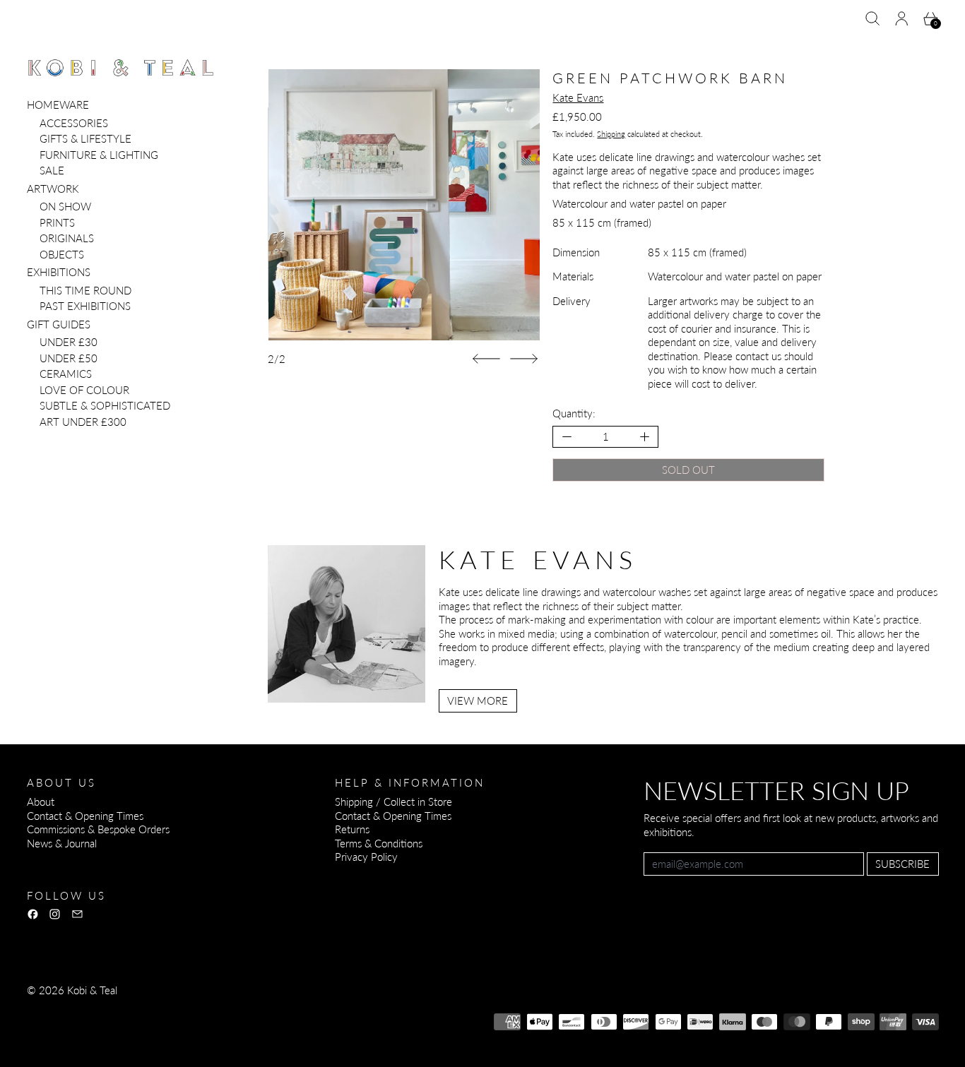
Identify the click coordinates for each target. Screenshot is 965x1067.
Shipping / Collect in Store (393, 801)
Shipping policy (289, 1009)
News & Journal (62, 843)
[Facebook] (33, 914)
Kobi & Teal (92, 990)
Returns (352, 829)
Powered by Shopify (72, 1028)
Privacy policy (130, 1009)
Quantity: (574, 413)
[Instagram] (55, 914)
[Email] (77, 914)
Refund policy (57, 1009)
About (40, 801)
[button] (873, 19)
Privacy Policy (366, 856)
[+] (645, 437)
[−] (566, 437)
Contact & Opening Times (85, 815)
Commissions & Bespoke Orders (98, 829)
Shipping (611, 133)
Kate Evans (577, 97)
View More (477, 700)
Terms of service (208, 1009)
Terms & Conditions (378, 843)
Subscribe (902, 863)
